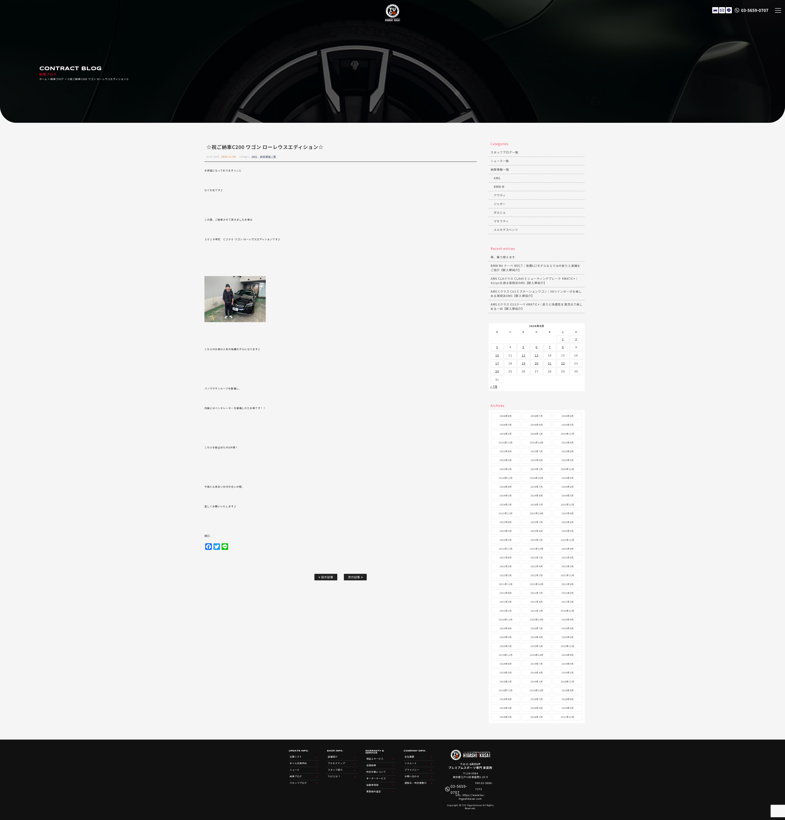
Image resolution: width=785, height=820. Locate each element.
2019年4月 (536, 672)
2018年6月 (568, 699)
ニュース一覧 (500, 161)
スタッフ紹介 (335, 769)
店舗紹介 (333, 756)
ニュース (294, 769)
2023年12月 (567, 504)
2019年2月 (506, 681)
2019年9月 (568, 654)
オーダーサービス (376, 778)
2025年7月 (536, 451)
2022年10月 (536, 548)
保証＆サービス (375, 758)
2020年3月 (568, 637)
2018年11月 (505, 690)
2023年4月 (536, 530)
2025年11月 (505, 442)
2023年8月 (506, 522)
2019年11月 (505, 654)
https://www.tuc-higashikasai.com (472, 796)
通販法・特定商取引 (416, 782)
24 (497, 371)
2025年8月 (506, 451)
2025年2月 (506, 469)
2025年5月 (506, 460)
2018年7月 (536, 699)
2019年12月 (567, 646)
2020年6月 (568, 628)
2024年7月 (536, 486)
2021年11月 (505, 584)
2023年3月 (568, 530)
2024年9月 (568, 477)
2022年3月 (568, 566)
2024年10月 (536, 477)
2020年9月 (568, 619)
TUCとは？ (334, 776)
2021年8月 (506, 592)
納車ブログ (57, 79)
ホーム (43, 79)
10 (497, 355)
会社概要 (409, 756)
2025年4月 (536, 460)
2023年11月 (505, 513)
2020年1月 (536, 646)
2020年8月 (506, 628)
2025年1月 (536, 469)
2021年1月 (536, 610)
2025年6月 (568, 451)
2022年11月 (505, 548)
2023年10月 (536, 513)
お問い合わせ (412, 776)
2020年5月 (506, 637)
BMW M (499, 187)
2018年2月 (506, 716)
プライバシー (412, 769)
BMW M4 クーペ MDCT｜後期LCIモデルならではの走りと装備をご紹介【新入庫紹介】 (535, 268)
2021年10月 (536, 584)
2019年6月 (568, 663)
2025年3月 (568, 460)
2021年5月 (506, 601)
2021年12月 (567, 575)
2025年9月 (568, 442)
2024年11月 (505, 477)
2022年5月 (506, 566)
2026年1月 (536, 433)
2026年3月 (568, 424)
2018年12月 (567, 681)
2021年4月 (536, 601)
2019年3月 (568, 672)
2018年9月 (568, 690)
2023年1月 (536, 539)
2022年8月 (506, 557)
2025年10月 (536, 442)
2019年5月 (506, 672)
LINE (729, 10)
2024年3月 (568, 495)
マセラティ (501, 221)
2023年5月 (506, 530)
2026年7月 (536, 415)
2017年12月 (567, 716)
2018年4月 (536, 707)
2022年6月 (568, 557)
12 (523, 355)
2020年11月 (505, 619)
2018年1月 (536, 716)
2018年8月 (506, 699)
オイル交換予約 (298, 763)
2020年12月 (567, 610)
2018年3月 (568, 707)
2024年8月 (506, 486)
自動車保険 (372, 784)
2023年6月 (568, 522)
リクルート (411, 763)
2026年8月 (506, 415)
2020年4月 (536, 637)
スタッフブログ (298, 782)
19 (523, 363)
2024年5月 (506, 495)
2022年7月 (536, 557)
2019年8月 (506, 663)
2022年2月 (506, 575)
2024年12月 (567, 469)
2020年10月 (536, 619)
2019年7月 (536, 663)
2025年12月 (567, 433)
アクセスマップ (336, 763)
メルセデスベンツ (506, 230)
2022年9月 (568, 548)
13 (536, 355)
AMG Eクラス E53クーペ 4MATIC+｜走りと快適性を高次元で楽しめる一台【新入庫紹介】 (537, 306)
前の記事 (326, 577)
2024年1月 (536, 504)
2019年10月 (536, 654)
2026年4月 (536, 424)
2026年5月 (506, 424)
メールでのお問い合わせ (722, 10)
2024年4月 (536, 495)
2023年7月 (536, 522)
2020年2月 (506, 646)
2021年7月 (536, 592)
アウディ (500, 195)
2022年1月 (536, 575)
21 (550, 363)
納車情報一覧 (268, 156)
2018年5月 (506, 707)
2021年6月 (568, 592)
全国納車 (371, 765)
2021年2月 (506, 610)
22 (563, 363)
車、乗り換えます (503, 257)
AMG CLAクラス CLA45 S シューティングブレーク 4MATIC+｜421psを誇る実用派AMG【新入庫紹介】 (534, 280)
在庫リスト (715, 10)
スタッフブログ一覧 (504, 152)
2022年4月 (536, 566)
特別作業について (376, 771)
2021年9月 (568, 584)
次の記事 (354, 577)
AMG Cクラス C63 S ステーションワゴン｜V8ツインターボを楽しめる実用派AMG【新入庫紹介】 (536, 293)
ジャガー (500, 204)
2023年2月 (506, 539)
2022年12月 (567, 539)
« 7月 (494, 387)
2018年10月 (536, 690)
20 (536, 363)
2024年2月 (506, 504)
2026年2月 (506, 433)
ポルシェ (500, 212)
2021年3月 (568, 601)
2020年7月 (536, 628)
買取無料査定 (373, 791)
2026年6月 (568, 415)
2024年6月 (568, 486)
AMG (254, 156)
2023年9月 (568, 513)
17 (497, 363)
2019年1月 (536, 681)
